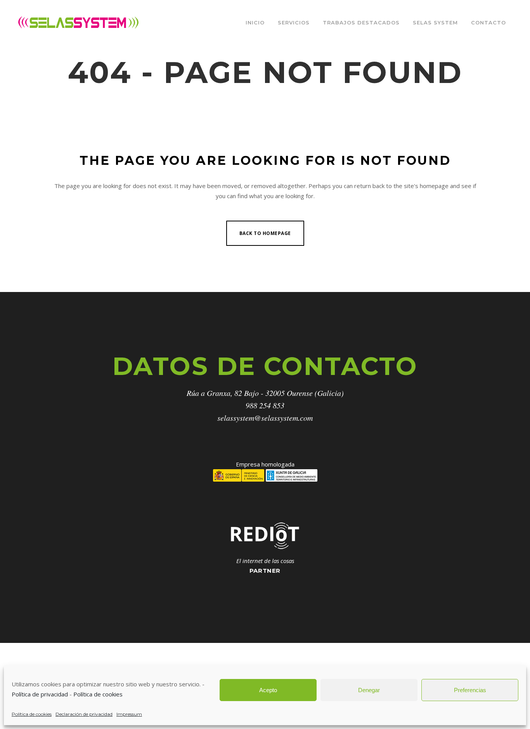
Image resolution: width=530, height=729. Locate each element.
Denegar (369, 690)
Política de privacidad (40, 694)
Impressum (129, 714)
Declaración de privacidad (84, 714)
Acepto (268, 690)
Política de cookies (98, 694)
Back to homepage (265, 233)
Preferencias (470, 690)
